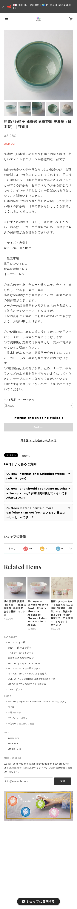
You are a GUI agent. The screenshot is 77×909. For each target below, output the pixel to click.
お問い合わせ (14, 712)
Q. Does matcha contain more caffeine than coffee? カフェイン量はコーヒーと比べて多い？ (35, 512)
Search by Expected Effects (24, 663)
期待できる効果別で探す (21, 658)
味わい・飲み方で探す (20, 647)
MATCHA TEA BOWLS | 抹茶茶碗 (27, 684)
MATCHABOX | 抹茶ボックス (24, 668)
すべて (12, 548)
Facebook (13, 743)
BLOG (11, 707)
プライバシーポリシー (19, 718)
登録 (62, 781)
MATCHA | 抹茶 (17, 642)
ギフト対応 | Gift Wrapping (19, 399)
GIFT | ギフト (15, 689)
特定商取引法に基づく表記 (21, 723)
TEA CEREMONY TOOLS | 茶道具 (27, 673)
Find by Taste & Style (20, 652)
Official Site (14, 749)
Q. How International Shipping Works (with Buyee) (35, 476)
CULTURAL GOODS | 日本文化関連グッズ (32, 678)
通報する (26, 455)
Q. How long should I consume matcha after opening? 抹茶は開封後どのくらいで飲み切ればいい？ (36, 493)
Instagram (13, 738)
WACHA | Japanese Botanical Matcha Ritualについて (37, 701)
